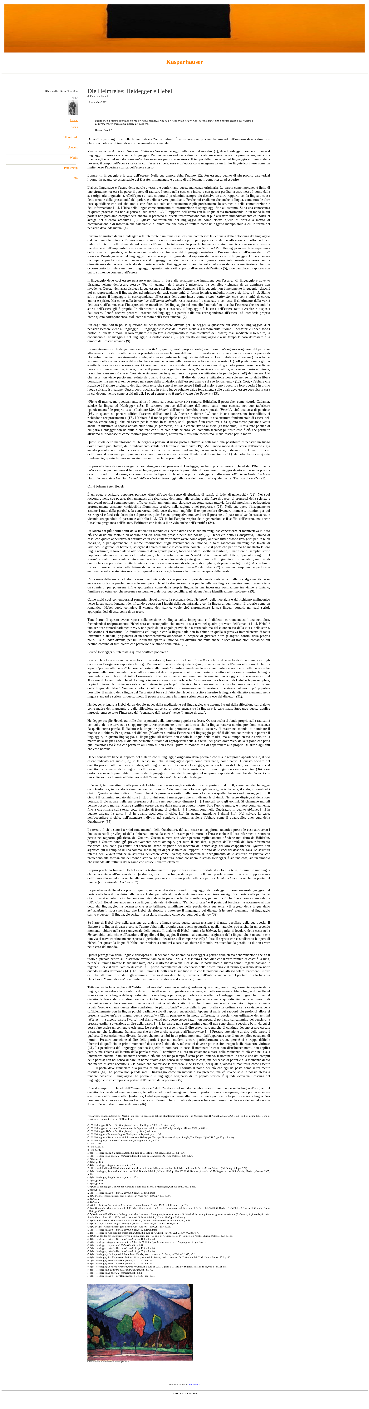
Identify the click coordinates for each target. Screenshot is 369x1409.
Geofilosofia (194, 1384)
